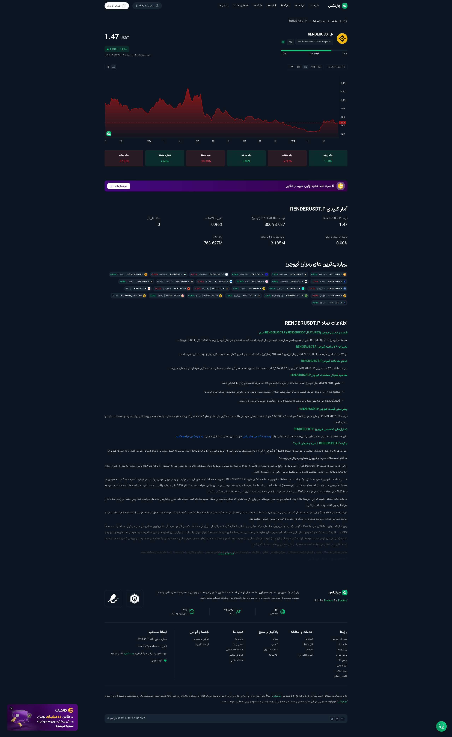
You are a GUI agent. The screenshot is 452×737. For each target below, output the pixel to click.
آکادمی (274, 644)
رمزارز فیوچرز (319, 21)
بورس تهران (341, 655)
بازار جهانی (342, 665)
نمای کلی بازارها (340, 639)
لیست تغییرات (202, 644)
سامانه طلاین (237, 660)
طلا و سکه (342, 644)
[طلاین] (42, 717)
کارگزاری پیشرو (236, 655)
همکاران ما (243, 6)
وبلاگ (275, 639)
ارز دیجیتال (342, 650)
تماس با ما (238, 644)
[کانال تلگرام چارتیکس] (342, 719)
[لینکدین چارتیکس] (337, 719)
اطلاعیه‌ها (273, 655)
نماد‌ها (310, 650)
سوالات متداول (271, 650)
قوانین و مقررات (201, 639)
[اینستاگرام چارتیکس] (332, 719)
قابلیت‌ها (271, 6)
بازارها (316, 6)
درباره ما (239, 639)
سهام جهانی (341, 671)
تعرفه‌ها (285, 6)
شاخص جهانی (340, 676)
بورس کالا (342, 660)
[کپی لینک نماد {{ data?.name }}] (290, 42)
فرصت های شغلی (234, 650)
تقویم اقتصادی (306, 655)
